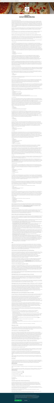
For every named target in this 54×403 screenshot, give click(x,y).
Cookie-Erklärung (16, 159)
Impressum (35, 3)
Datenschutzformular (28, 260)
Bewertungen (25, 3)
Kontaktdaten (30, 3)
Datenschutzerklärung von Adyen (28, 205)
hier (38, 317)
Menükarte (20, 3)
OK (18, 400)
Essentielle (25, 400)
